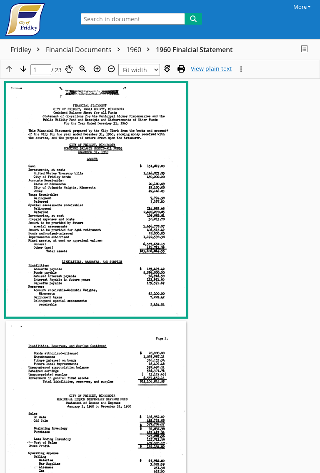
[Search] (193, 19)
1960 (134, 49)
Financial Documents (79, 49)
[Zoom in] (97, 69)
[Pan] (69, 69)
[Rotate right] (167, 69)
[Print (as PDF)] (181, 69)
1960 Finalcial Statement (194, 49)
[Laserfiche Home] (35, 19)
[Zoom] (83, 69)
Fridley (21, 49)
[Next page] (23, 69)
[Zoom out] (111, 69)
